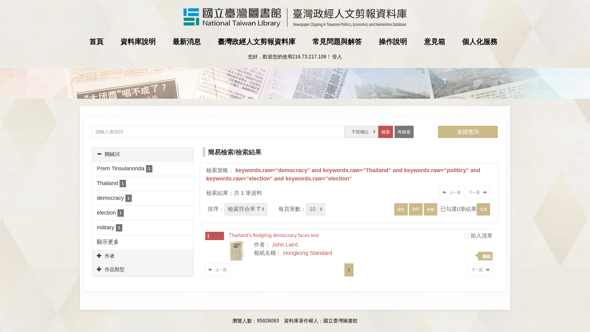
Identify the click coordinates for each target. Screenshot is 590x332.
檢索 (385, 131)
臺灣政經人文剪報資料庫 (257, 41)
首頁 (96, 41)
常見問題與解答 (337, 41)
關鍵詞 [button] (112, 154)
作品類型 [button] (114, 269)
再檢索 (404, 131)
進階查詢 (468, 132)
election (109, 213)
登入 (337, 56)
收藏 (430, 209)
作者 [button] (110, 256)
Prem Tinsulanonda (123, 168)
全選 (483, 209)
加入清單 (481, 236)
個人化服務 (480, 41)
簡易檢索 (221, 152)
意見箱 (434, 41)
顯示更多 (108, 242)
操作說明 (393, 41)
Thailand (110, 183)
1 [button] (349, 270)
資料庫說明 (138, 41)
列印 (415, 209)
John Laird (285, 245)
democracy (113, 198)
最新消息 (187, 41)
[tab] (142, 154)
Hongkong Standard (307, 253)
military (108, 227)
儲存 (401, 209)
